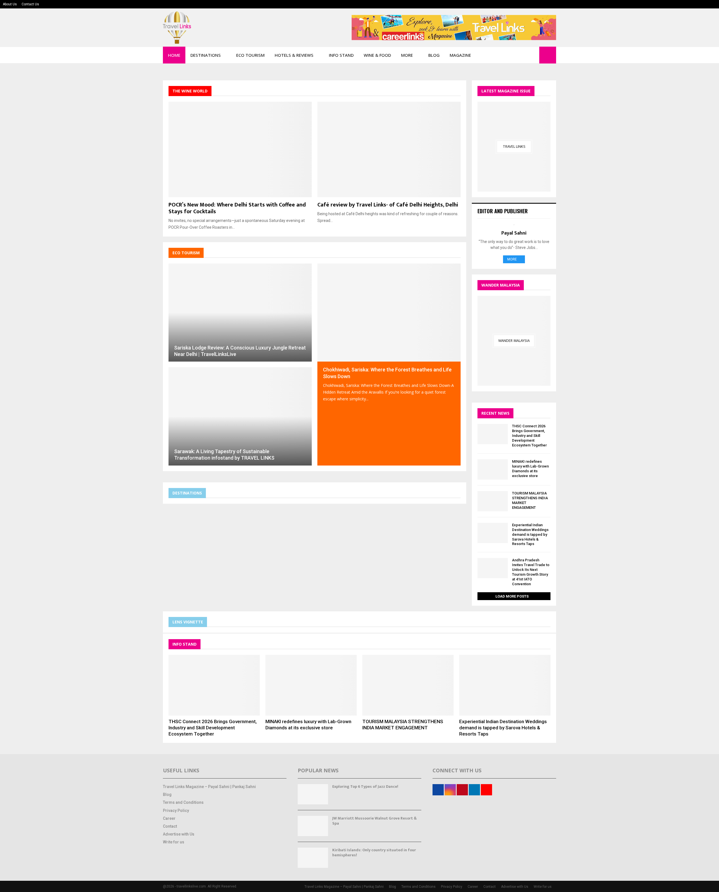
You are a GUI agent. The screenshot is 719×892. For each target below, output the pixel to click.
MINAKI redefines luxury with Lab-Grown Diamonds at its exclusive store (530, 468)
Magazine (460, 55)
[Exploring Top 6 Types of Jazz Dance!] (313, 794)
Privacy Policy (176, 810)
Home (174, 55)
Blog (434, 55)
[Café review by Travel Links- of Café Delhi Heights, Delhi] (389, 149)
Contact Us (30, 4)
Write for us (173, 842)
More (407, 55)
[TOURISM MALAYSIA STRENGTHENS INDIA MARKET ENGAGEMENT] (492, 501)
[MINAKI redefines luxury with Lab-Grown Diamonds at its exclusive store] (492, 469)
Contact (170, 826)
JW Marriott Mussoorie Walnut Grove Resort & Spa (374, 821)
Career (169, 818)
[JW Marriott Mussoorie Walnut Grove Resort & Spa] (313, 826)
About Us (10, 4)
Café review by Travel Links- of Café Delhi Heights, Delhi (387, 205)
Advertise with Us (178, 834)
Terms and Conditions (183, 802)
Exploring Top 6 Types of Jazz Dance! (365, 786)
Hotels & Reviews (294, 55)
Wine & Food (377, 55)
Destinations (205, 55)
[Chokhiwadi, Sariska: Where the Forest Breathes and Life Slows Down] (389, 313)
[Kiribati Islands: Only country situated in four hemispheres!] (313, 858)
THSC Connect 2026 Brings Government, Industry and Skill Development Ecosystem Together (529, 435)
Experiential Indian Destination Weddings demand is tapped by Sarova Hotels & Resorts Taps (530, 534)
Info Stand (341, 55)
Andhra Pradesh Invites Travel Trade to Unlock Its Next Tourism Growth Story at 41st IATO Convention (530, 572)
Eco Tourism (250, 55)
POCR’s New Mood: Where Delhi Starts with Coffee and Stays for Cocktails (237, 208)
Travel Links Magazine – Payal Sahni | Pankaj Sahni (209, 786)
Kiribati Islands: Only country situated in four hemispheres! (374, 852)
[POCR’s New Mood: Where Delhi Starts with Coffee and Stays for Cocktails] (240, 149)
